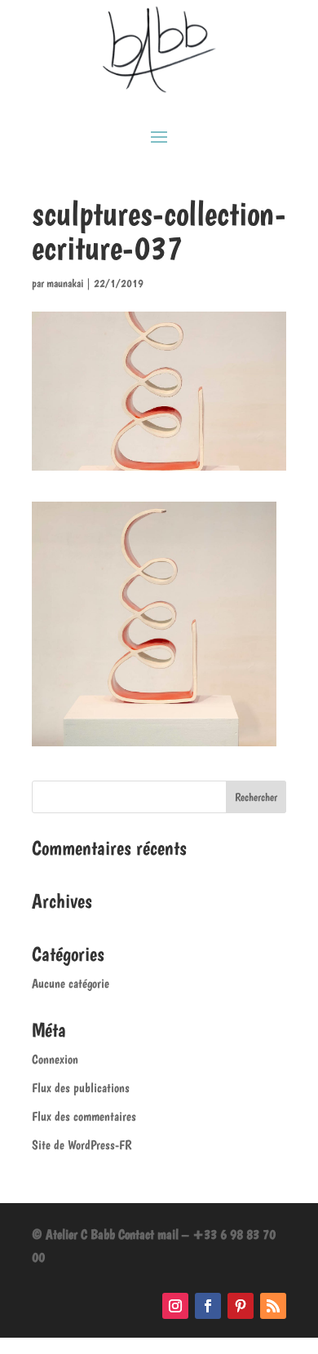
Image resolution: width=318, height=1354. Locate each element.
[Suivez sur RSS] (273, 1306)
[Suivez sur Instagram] (175, 1306)
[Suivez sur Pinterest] (240, 1306)
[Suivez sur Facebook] (208, 1306)
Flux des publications (81, 1087)
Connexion (55, 1059)
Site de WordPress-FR (81, 1145)
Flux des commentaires (84, 1116)
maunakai (64, 283)
